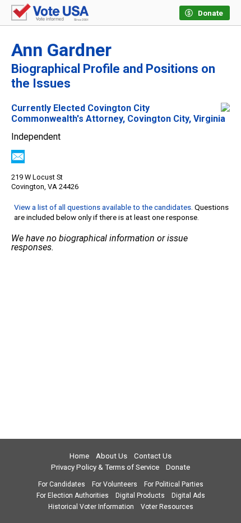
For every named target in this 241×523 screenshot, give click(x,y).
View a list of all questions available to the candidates (102, 207)
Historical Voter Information (91, 507)
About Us (111, 456)
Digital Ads (188, 495)
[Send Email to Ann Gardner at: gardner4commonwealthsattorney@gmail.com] (18, 160)
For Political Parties (173, 484)
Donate (178, 467)
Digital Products (140, 495)
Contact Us (153, 456)
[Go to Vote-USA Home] (50, 12)
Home (79, 456)
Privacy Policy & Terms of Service (105, 467)
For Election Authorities (72, 495)
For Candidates (61, 484)
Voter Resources (167, 507)
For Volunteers (114, 484)
